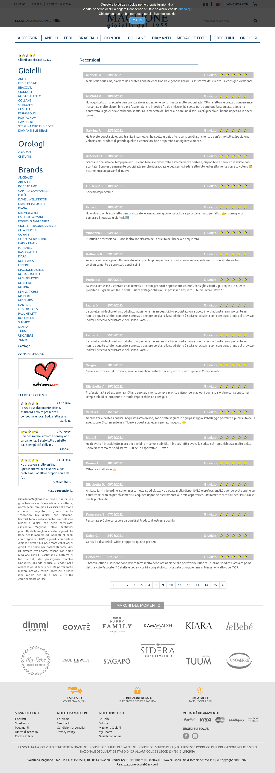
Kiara (22, 256)
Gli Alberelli (27, 230)
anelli (23, 79)
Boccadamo (27, 186)
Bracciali (88, 38)
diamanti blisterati (33, 130)
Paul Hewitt (27, 313)
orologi (24, 152)
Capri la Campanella (33, 190)
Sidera (23, 326)
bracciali (25, 87)
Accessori (29, 37)
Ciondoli (113, 38)
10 (171, 585)
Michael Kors (28, 278)
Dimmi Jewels (28, 212)
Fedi (68, 38)
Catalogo (24, 346)
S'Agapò (24, 322)
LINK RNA (189, 751)
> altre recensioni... (60, 490)
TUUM (22, 331)
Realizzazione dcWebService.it (137, 764)
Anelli (51, 38)
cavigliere (26, 122)
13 (197, 585)
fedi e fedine (27, 83)
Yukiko (23, 340)
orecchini (25, 104)
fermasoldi (27, 113)
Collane (137, 38)
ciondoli (25, 92)
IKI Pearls (25, 247)
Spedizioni (22, 723)
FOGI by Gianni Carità (33, 221)
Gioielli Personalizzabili (37, 226)
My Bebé (24, 296)
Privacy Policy (66, 732)
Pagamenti (22, 727)
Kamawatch (27, 252)
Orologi (248, 38)
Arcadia (24, 182)
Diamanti (161, 38)
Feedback (63, 723)
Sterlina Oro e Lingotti (36, 126)
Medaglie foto (192, 38)
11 (180, 585)
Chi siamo (63, 719)
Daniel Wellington (32, 199)
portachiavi (27, 117)
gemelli (24, 109)
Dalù (22, 195)
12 (188, 585)
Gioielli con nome (110, 736)
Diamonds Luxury (31, 204)
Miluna (23, 287)
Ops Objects (28, 309)
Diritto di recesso (26, 732)
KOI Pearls (26, 261)
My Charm (26, 300)
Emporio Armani (30, 217)
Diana (22, 208)
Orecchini (224, 38)
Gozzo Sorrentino (32, 239)
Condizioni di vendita (71, 727)
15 (215, 585)
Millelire (25, 283)
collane (24, 100)
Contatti (20, 719)
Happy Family (28, 243)
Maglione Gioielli (31, 269)
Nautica (24, 304)
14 (206, 585)
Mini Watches (28, 291)
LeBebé (23, 265)
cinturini (25, 156)
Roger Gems (27, 318)
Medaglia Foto (29, 274)
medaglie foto (29, 96)
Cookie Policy (24, 736)
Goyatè (23, 234)
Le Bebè (104, 719)
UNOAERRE (25, 335)
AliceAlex (25, 177)
